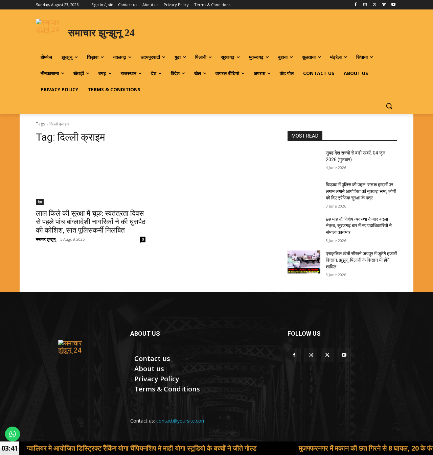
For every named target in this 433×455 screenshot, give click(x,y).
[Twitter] (375, 5)
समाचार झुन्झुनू (45, 239)
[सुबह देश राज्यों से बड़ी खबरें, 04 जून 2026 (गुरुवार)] (304, 161)
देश (40, 201)
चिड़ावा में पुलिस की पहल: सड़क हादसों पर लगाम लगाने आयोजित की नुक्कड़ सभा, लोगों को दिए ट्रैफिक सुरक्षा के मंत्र (361, 191)
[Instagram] (365, 5)
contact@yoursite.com (181, 420)
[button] (389, 106)
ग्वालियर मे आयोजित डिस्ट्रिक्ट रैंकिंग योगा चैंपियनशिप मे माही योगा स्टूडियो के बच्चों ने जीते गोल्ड (121, 448)
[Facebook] (356, 5)
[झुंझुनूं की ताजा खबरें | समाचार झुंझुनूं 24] (75, 357)
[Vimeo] (384, 5)
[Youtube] (393, 5)
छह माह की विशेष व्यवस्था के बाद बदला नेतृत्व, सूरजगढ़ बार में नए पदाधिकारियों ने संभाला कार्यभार (359, 225)
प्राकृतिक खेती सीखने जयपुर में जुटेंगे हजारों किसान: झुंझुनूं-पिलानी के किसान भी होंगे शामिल (361, 260)
